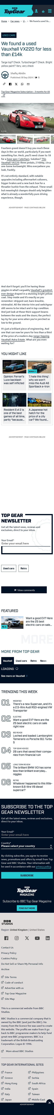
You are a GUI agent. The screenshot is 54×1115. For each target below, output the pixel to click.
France (8, 1072)
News (43, 660)
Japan (8, 1099)
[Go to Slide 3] (42, 139)
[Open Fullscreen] (50, 130)
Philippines (38, 1072)
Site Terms (10, 977)
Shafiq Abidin (18, 73)
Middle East (38, 1099)
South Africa (38, 1083)
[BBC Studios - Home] (8, 922)
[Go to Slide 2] (25, 139)
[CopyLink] (4, 84)
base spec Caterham (18, 159)
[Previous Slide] (3, 119)
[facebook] (10, 84)
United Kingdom (19, 929)
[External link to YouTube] (37, 938)
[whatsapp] (22, 84)
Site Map (10, 998)
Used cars (8, 35)
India (7, 1088)
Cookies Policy (9, 958)
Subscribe (27, 875)
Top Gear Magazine (15, 993)
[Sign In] (36, 11)
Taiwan (36, 1094)
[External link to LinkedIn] (47, 938)
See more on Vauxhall (13, 675)
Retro (24, 568)
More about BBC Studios (17, 1051)
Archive (5, 969)
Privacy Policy (8, 952)
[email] (28, 84)
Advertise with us (14, 987)
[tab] (7, 660)
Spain (35, 1088)
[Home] (20, 11)
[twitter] (16, 84)
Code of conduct (14, 982)
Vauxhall (7, 660)
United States (37, 929)
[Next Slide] (50, 119)
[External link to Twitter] (27, 938)
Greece (9, 1077)
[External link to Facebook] (6, 938)
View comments (26, 590)
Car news (15, 21)
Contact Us (7, 947)
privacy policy (43, 866)
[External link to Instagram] (16, 938)
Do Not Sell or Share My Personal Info (22, 963)
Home (4, 21)
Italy (7, 1094)
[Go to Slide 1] (8, 139)
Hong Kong (11, 1083)
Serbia (35, 1077)
